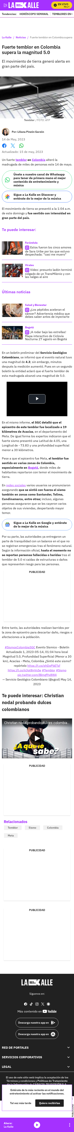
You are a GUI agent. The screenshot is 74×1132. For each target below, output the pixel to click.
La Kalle (7, 37)
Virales (29, 265)
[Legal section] (68, 1067)
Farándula (31, 242)
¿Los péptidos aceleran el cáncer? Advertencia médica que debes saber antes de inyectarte (47, 313)
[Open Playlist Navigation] (69, 1125)
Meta (11, 835)
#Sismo (61, 670)
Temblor (13, 827)
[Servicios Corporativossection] (68, 1057)
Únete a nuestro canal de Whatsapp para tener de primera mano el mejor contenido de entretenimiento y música (39, 179)
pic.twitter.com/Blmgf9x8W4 (37, 675)
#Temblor (48, 670)
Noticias (21, 37)
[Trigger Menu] (5, 5)
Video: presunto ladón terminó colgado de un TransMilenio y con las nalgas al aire (48, 273)
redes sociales (16, 485)
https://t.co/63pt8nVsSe (24, 670)
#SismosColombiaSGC (20, 647)
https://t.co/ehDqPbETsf (43, 666)
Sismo (32, 827)
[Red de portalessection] (68, 1047)
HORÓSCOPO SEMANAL (34, 14)
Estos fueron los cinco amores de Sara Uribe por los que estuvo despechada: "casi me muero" (48, 250)
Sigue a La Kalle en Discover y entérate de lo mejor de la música (37, 196)
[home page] (37, 982)
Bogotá (29, 327)
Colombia (53, 827)
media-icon (37, 1125)
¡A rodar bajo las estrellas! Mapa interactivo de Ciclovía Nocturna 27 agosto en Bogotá (46, 335)
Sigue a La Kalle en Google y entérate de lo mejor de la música (40, 524)
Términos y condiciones (20, 1081)
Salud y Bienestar (36, 305)
